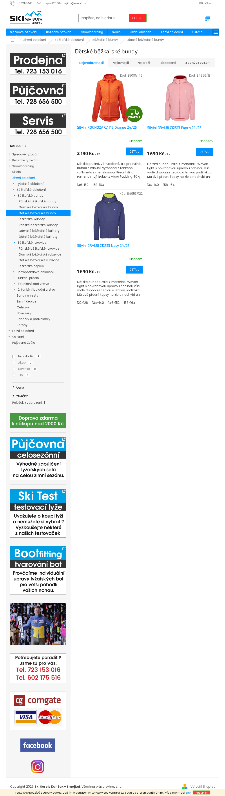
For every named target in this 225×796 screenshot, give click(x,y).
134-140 (153, 185)
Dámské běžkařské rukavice (40, 254)
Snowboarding (23, 166)
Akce (24, 362)
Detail (134, 151)
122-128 (82, 303)
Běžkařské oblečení (31, 189)
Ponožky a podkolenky (33, 319)
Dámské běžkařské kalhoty (39, 231)
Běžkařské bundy (30, 195)
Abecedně (168, 63)
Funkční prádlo (28, 278)
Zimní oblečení (23, 178)
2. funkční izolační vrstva (36, 289)
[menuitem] (24, 32)
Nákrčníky (24, 313)
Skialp (16, 172)
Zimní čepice (26, 301)
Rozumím (202, 792)
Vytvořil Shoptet (203, 786)
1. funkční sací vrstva (33, 284)
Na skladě (28, 356)
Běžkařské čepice (31, 266)
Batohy (22, 325)
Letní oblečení (23, 331)
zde (188, 792)
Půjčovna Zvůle (23, 342)
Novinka (27, 369)
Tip (23, 375)
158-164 (98, 185)
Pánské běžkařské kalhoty (38, 225)
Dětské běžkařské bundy (37, 213)
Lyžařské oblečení (30, 184)
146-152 (82, 185)
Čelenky (23, 307)
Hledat (137, 18)
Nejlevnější (121, 63)
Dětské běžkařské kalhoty (38, 236)
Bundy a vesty (27, 295)
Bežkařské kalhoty (31, 219)
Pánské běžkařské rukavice (39, 248)
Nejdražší (144, 63)
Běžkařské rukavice (32, 242)
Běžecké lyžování (25, 160)
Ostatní (18, 337)
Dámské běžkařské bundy (38, 207)
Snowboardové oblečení (35, 272)
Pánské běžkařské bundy (37, 201)
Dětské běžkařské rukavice (39, 260)
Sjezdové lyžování (25, 154)
